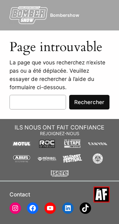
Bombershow (64, 15)
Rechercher (89, 102)
